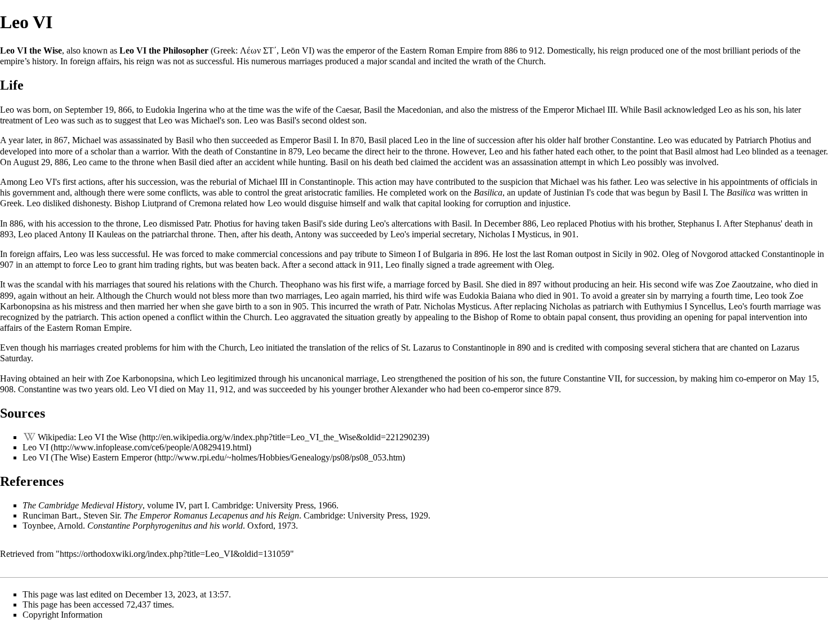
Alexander (409, 389)
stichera (686, 347)
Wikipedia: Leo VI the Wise (87, 437)
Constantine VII (591, 378)
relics (380, 347)
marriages (305, 61)
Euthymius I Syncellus (684, 306)
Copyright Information (63, 614)
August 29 (31, 162)
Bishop (127, 203)
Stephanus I (698, 223)
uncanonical (322, 378)
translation (327, 347)
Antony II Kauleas (92, 234)
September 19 (89, 109)
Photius (782, 140)
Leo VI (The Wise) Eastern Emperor (87, 457)
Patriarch (751, 140)
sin (652, 295)
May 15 (803, 378)
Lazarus (427, 347)
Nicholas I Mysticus (513, 234)
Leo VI (35, 447)
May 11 (201, 389)
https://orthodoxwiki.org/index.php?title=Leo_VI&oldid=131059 (175, 554)
